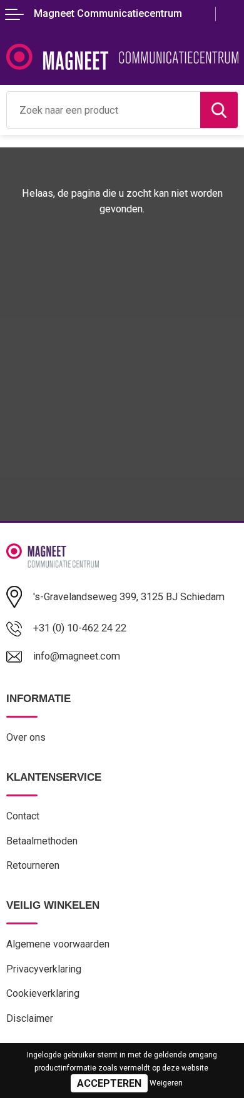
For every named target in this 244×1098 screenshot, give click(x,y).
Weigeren (166, 1083)
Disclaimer (29, 1018)
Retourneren (32, 865)
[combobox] (103, 110)
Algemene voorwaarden (57, 944)
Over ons (26, 737)
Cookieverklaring (42, 993)
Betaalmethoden (42, 841)
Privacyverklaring (43, 969)
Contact (22, 816)
